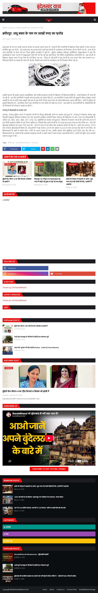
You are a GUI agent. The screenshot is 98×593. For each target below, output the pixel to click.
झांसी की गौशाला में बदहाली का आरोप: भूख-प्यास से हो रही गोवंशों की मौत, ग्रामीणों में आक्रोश (79, 181)
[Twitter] (72, 268)
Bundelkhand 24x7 (22, 589)
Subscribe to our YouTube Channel (49, 469)
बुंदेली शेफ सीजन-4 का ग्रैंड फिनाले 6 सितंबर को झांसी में (17, 180)
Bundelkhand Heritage (87, 589)
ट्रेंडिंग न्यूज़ (11, 143)
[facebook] (25, 268)
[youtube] (72, 274)
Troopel (7, 39)
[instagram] (25, 274)
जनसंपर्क (8, 527)
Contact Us (60, 589)
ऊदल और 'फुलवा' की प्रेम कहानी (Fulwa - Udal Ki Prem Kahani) (36, 347)
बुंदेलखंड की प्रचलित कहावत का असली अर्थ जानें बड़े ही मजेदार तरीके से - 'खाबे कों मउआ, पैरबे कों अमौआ (45, 576)
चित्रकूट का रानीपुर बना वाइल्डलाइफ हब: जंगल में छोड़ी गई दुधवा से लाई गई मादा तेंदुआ (48, 180)
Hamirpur (11, 28)
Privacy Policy (72, 589)
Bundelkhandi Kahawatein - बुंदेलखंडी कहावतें (31, 554)
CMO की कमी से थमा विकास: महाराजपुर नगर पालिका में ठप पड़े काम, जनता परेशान (38, 497)
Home (44, 589)
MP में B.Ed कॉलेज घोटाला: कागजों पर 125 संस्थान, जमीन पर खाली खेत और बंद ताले (40, 508)
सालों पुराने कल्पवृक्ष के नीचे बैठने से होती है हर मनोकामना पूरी (31, 337)
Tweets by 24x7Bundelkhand (14, 287)
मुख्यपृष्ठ (5, 28)
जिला (7, 534)
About (52, 589)
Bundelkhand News (23, 143)
